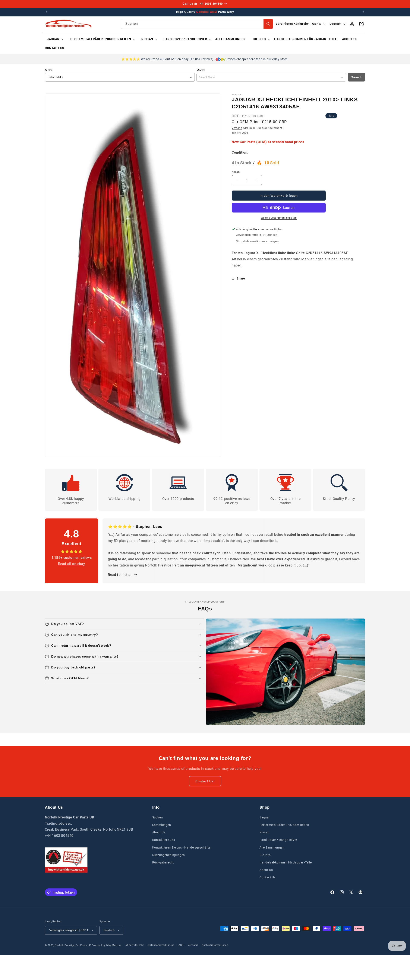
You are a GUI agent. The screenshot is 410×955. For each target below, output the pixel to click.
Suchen (157, 817)
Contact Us (267, 877)
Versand (237, 128)
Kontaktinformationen (215, 944)
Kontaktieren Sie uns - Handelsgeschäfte (181, 847)
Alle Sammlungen (271, 847)
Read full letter (120, 574)
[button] (53, 39)
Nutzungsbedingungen (168, 854)
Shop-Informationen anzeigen (257, 241)
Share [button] (241, 278)
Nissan (264, 832)
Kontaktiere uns (163, 839)
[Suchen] (268, 24)
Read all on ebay (71, 564)
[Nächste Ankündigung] (363, 12)
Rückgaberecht (163, 862)
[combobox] (197, 24)
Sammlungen (161, 824)
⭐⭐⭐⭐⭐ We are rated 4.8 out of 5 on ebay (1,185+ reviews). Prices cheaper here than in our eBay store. (204, 59)
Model (200, 70)
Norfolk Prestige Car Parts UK (73, 945)
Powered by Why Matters (107, 945)
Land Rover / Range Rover (278, 839)
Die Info (265, 854)
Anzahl (236, 171)
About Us (158, 832)
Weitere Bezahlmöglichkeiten (279, 217)
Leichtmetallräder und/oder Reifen (284, 824)
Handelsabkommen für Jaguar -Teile (285, 862)
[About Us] (66, 860)
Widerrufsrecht (135, 944)
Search (356, 77)
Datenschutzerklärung (161, 944)
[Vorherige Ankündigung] (46, 12)
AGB (181, 944)
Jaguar (264, 817)
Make (49, 70)
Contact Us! (205, 781)
